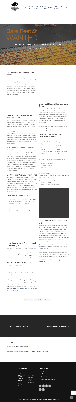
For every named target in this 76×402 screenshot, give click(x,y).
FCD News (31, 256)
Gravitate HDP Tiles (46, 167)
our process (9, 254)
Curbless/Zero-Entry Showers (19, 288)
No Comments (43, 48)
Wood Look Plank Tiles (46, 165)
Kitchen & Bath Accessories (21, 386)
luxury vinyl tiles (48, 128)
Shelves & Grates (13, 267)
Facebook (29, 250)
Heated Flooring (28, 299)
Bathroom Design (23, 41)
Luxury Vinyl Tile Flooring (15, 201)
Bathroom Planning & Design (22, 376)
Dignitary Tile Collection (47, 163)
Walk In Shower (28, 205)
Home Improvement (42, 41)
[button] (67, 7)
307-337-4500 (44, 376)
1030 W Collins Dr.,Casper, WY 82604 (45, 372)
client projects (30, 254)
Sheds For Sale (31, 375)
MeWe (24, 250)
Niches (17, 269)
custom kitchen (45, 246)
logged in (15, 346)
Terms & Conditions (30, 380)
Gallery (29, 372)
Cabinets (20, 380)
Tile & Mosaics (21, 382)
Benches (11, 269)
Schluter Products (38, 299)
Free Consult (30, 377)
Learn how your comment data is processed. (37, 351)
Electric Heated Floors (14, 211)
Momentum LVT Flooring (47, 169)
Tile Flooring (12, 199)
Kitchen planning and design (54, 244)
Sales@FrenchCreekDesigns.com (47, 379)
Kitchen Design (53, 41)
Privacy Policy (31, 382)
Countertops (20, 378)
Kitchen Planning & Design (22, 372)
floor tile (34, 120)
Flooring (32, 41)
